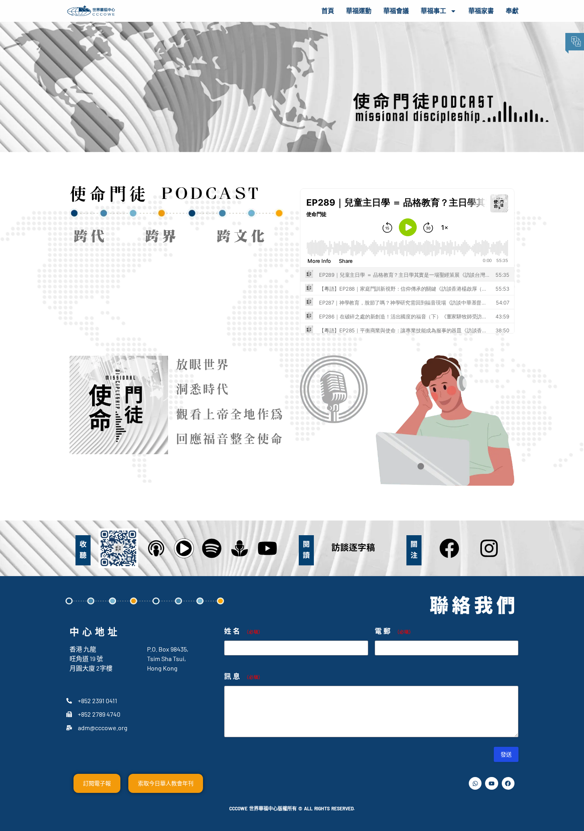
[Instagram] (489, 548)
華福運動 (358, 10)
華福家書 (481, 10)
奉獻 (512, 10)
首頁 (327, 10)
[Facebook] (449, 548)
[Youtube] (491, 783)
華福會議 (396, 10)
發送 (506, 754)
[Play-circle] (184, 548)
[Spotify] (212, 548)
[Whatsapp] (475, 783)
